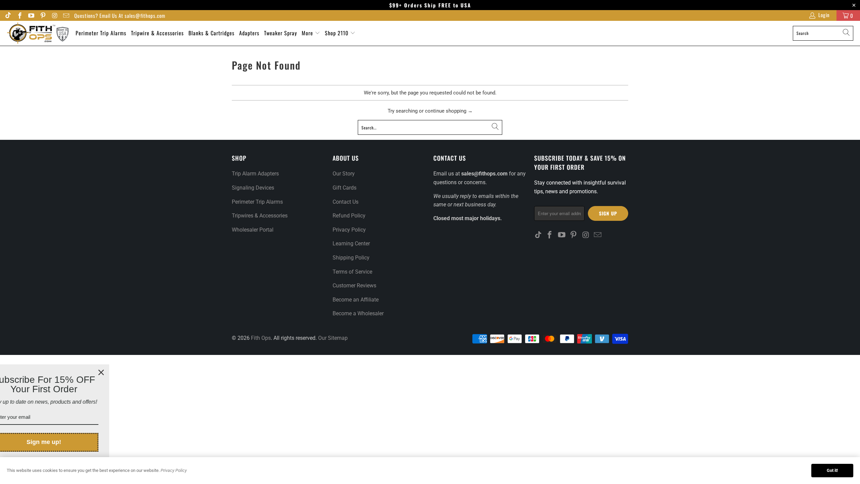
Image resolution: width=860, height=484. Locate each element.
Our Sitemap (333, 338)
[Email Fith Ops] (66, 16)
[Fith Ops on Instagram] (54, 16)
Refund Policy (349, 215)
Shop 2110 (337, 33)
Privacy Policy (349, 230)
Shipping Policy (351, 257)
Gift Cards (344, 188)
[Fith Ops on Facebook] (19, 16)
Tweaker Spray (280, 33)
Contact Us (345, 202)
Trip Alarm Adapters (255, 173)
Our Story (344, 173)
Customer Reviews (354, 285)
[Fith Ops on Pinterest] (42, 16)
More (308, 33)
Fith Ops (261, 338)
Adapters (249, 33)
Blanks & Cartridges (211, 33)
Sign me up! (69, 442)
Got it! (832, 470)
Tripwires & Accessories (260, 215)
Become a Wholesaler (358, 313)
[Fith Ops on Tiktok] (8, 16)
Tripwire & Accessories (157, 33)
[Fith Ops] (38, 33)
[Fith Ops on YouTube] (31, 16)
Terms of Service (352, 272)
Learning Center (351, 243)
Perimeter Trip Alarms (101, 33)
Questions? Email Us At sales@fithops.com (119, 15)
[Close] (127, 372)
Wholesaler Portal (252, 230)
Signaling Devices (253, 188)
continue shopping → (449, 111)
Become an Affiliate (356, 299)
